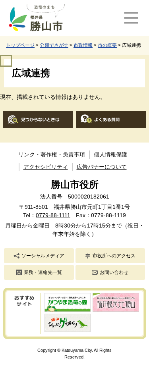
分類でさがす (54, 45)
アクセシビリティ (45, 167)
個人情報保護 (110, 154)
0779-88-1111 (53, 215)
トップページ (20, 45)
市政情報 (83, 45)
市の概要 (107, 45)
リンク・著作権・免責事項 (51, 154)
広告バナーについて (102, 167)
